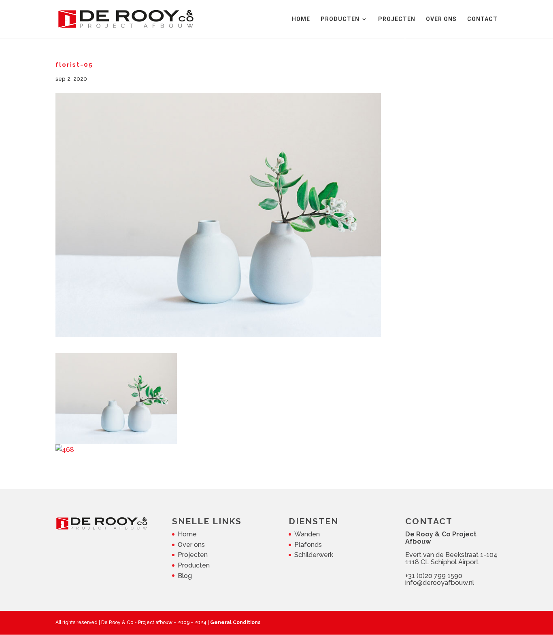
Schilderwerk (313, 555)
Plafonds (308, 545)
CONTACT (482, 19)
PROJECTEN (396, 19)
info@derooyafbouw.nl (439, 582)
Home (187, 534)
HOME (301, 19)
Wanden (307, 534)
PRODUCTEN (340, 19)
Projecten (193, 555)
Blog (185, 576)
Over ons (191, 545)
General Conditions (235, 622)
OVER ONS (441, 19)
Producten (194, 565)
